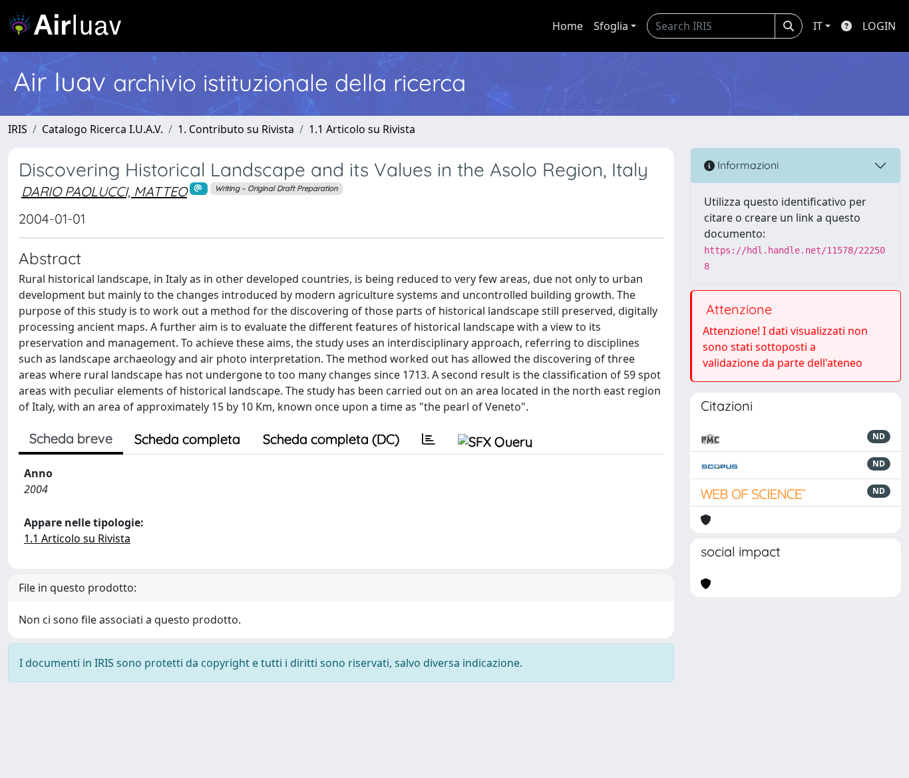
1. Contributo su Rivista (236, 129)
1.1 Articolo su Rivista (362, 129)
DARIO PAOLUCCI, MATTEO (104, 191)
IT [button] (817, 26)
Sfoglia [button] (611, 26)
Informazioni (747, 165)
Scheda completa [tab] (187, 439)
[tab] (429, 439)
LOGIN (879, 26)
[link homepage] (70, 26)
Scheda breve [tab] (70, 438)
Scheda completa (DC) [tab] (331, 439)
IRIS (17, 129)
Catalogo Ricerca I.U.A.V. (102, 129)
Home (567, 26)
